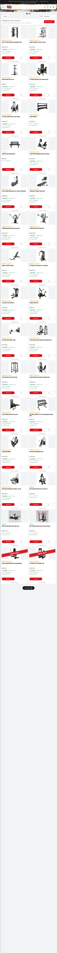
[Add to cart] (21, 57)
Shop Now (8, 57)
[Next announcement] (52, 2)
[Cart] (50, 7)
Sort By (41, 16)
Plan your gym (49, 21)
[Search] (44, 7)
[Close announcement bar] (55, 2)
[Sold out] (21, 579)
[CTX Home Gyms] (9, 7)
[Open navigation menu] (53, 7)
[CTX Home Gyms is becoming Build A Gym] (4, 7)
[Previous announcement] (5, 2)
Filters (5, 16)
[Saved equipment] (47, 7)
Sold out (8, 578)
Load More (27, 588)
